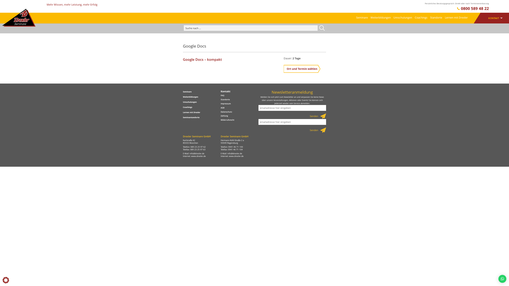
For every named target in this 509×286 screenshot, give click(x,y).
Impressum (226, 103)
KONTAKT (494, 18)
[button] (6, 280)
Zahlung (224, 116)
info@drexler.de (197, 153)
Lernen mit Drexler (456, 17)
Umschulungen (402, 17)
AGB (222, 107)
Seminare (362, 17)
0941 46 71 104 (235, 149)
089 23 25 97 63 (197, 149)
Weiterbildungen (380, 17)
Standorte (436, 17)
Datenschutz (226, 112)
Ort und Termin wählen (302, 69)
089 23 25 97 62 (198, 147)
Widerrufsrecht (227, 120)
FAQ (222, 95)
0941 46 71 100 (235, 147)
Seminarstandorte (191, 117)
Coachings (421, 17)
